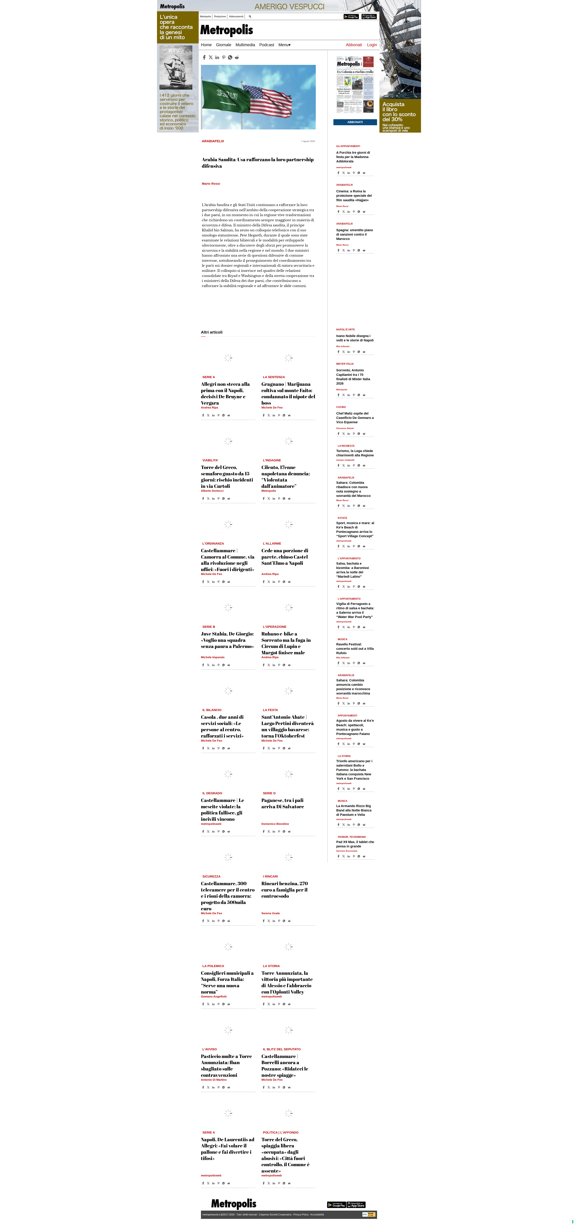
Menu (283, 44)
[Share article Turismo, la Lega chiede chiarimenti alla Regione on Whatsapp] (359, 465)
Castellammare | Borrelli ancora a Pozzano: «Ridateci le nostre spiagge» (284, 1065)
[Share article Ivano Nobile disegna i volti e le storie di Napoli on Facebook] (339, 351)
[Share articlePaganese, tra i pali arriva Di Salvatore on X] (269, 831)
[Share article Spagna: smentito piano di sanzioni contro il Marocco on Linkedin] (349, 250)
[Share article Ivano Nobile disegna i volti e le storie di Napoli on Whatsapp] (359, 351)
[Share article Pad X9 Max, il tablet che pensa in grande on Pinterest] (354, 856)
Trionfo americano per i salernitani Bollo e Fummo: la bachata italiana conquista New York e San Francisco (354, 770)
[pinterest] (224, 57)
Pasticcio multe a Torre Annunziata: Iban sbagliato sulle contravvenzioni (226, 1065)
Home (206, 44)
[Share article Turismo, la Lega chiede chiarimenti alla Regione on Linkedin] (349, 465)
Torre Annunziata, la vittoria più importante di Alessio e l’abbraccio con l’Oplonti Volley (287, 982)
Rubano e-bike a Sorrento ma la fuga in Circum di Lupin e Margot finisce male (286, 643)
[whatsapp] (230, 57)
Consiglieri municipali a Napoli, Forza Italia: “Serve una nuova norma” (227, 982)
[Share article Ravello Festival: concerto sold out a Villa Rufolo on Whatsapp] (359, 663)
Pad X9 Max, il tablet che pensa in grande (355, 844)
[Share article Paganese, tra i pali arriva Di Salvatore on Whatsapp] (284, 831)
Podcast (266, 44)
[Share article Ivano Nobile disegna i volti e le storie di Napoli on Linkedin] (349, 351)
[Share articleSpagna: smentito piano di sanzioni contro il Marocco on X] (344, 250)
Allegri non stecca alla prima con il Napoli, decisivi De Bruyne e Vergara (225, 393)
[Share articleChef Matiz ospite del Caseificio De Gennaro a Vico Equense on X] (344, 433)
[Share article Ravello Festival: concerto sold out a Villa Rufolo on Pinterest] (354, 663)
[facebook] (204, 57)
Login (372, 44)
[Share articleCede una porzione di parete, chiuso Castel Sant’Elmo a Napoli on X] (269, 581)
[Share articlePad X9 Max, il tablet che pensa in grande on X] (344, 856)
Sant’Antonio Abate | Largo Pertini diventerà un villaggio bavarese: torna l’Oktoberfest (287, 726)
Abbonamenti (236, 16)
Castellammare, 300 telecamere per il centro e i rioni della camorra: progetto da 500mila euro (228, 896)
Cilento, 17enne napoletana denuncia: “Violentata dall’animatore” (285, 476)
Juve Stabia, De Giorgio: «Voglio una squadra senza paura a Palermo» (227, 639)
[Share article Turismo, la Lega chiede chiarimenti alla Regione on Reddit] (364, 465)
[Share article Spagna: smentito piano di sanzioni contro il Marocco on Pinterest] (354, 250)
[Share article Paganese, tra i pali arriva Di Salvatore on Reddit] (289, 831)
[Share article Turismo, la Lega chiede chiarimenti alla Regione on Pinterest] (354, 465)
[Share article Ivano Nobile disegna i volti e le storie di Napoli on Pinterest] (354, 351)
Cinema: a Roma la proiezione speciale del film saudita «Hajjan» (354, 195)
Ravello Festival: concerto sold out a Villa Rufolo (355, 648)
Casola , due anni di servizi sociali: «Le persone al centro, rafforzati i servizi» (222, 726)
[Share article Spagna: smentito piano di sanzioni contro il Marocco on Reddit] (364, 250)
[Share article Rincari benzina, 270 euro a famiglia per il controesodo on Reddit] (289, 920)
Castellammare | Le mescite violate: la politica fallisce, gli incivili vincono (222, 809)
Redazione (220, 16)
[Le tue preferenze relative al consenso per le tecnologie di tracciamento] (573, 1222)
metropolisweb (211, 823)
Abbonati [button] (355, 122)
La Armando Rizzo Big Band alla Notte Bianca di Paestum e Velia (353, 810)
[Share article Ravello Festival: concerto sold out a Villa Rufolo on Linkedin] (349, 663)
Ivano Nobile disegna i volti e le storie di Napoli (355, 338)
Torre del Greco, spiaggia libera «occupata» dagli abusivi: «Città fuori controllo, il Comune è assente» (285, 1155)
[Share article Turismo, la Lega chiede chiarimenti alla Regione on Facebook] (339, 465)
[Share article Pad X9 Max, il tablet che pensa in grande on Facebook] (339, 856)
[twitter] (211, 57)
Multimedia (245, 44)
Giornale (223, 44)
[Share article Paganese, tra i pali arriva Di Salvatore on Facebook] (264, 831)
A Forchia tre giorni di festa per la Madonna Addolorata (353, 157)
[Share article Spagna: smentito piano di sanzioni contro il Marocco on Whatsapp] (359, 250)
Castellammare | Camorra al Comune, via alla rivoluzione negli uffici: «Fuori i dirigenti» (228, 559)
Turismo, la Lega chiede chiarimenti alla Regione (355, 453)
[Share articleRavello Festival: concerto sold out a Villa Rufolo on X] (344, 663)
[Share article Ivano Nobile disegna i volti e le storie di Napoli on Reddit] (364, 351)
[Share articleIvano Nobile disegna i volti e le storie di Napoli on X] (344, 351)
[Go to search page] (250, 16)
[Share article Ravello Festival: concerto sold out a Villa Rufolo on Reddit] (364, 663)
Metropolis (205, 16)
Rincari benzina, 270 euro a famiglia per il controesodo (284, 889)
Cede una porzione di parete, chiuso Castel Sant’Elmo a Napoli (284, 556)
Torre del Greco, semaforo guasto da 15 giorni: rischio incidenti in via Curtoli (227, 476)
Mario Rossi (342, 206)
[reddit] (237, 57)
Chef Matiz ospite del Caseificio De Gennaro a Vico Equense (355, 418)
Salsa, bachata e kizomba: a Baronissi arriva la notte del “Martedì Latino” (352, 570)
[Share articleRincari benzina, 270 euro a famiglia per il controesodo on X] (269, 920)
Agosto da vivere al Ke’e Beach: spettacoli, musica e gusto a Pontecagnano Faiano (355, 727)
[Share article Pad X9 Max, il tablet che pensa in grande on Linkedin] (349, 856)
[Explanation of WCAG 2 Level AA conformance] (369, 1216)
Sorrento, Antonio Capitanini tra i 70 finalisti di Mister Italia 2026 (353, 376)
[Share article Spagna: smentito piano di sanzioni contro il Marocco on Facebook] (339, 250)
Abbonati (354, 44)
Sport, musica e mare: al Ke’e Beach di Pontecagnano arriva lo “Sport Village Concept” (355, 529)
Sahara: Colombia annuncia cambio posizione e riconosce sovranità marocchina (353, 686)
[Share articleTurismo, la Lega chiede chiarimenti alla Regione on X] (344, 465)
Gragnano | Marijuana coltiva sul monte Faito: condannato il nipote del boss (288, 393)
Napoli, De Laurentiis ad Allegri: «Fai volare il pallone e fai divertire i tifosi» (227, 1148)
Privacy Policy (301, 1214)
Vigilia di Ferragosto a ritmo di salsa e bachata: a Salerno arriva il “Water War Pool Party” (355, 610)
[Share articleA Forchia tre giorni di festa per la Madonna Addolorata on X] (344, 172)
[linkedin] (217, 57)
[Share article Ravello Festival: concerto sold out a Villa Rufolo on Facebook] (339, 663)
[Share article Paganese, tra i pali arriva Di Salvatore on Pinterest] (279, 831)
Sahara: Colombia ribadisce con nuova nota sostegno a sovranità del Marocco (353, 489)
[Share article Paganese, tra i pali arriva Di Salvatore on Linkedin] (274, 831)
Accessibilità (317, 1214)
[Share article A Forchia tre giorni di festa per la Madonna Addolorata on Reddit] (364, 172)
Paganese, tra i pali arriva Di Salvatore (282, 803)
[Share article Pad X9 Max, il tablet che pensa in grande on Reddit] (364, 856)
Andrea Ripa (209, 407)
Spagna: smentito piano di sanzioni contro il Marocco (354, 234)
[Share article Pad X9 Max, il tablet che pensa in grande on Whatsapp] (359, 856)
